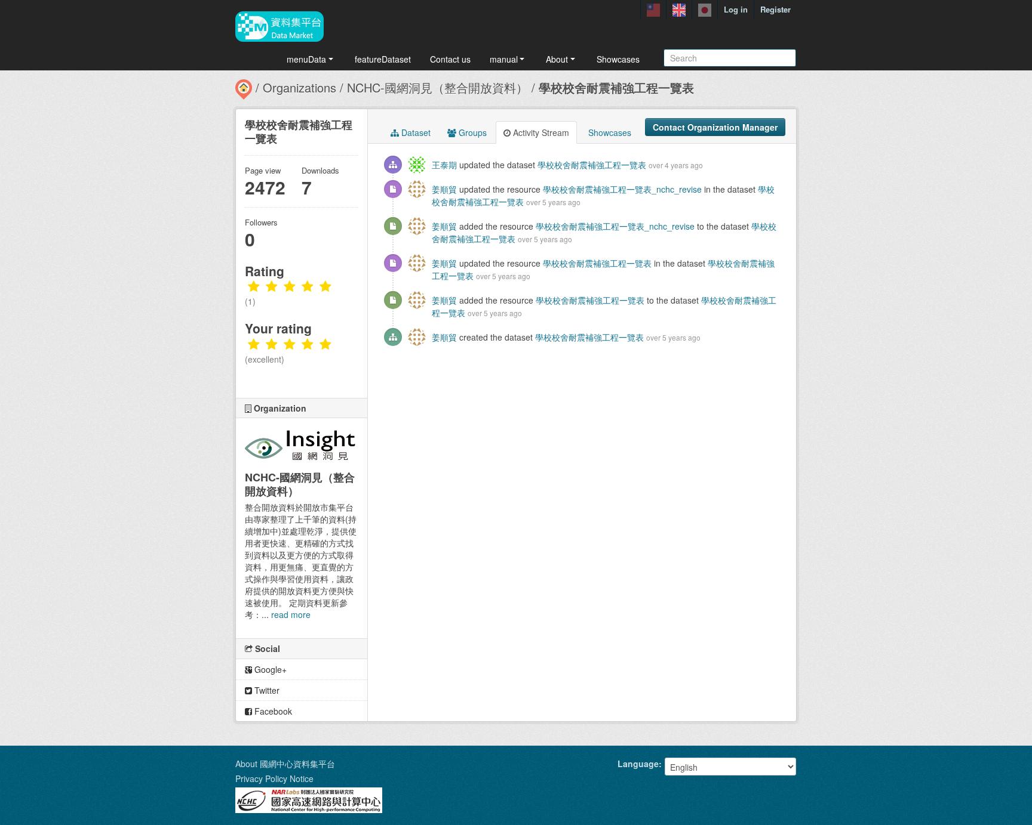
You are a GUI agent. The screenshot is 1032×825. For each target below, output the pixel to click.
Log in (736, 9)
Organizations (299, 87)
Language (638, 764)
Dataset (415, 132)
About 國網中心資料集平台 (285, 764)
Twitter (266, 690)
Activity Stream (540, 132)
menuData (306, 59)
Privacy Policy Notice (274, 778)
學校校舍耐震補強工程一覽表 (616, 87)
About (557, 59)
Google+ (269, 669)
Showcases (618, 59)
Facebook (272, 711)
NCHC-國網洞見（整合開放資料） (437, 87)
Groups (471, 132)
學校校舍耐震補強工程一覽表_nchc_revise (622, 189)
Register (775, 9)
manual (504, 59)
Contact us (450, 59)
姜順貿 (444, 189)
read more (291, 614)
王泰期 (444, 165)
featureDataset (383, 59)
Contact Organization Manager (715, 127)
